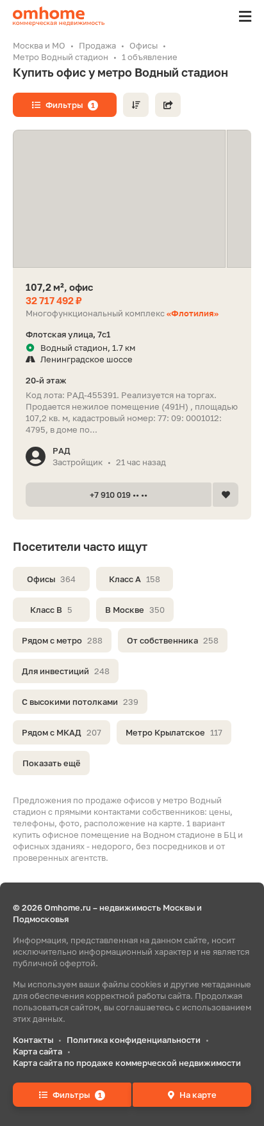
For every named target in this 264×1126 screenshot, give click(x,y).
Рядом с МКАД (61, 732)
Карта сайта (37, 1051)
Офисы (51, 579)
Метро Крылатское (174, 732)
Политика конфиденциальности (134, 1040)
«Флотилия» (193, 313)
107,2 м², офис (59, 287)
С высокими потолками (80, 702)
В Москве (135, 610)
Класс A (134, 579)
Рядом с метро (62, 640)
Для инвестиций (66, 671)
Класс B (51, 610)
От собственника (173, 640)
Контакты (33, 1040)
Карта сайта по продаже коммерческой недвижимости (127, 1063)
